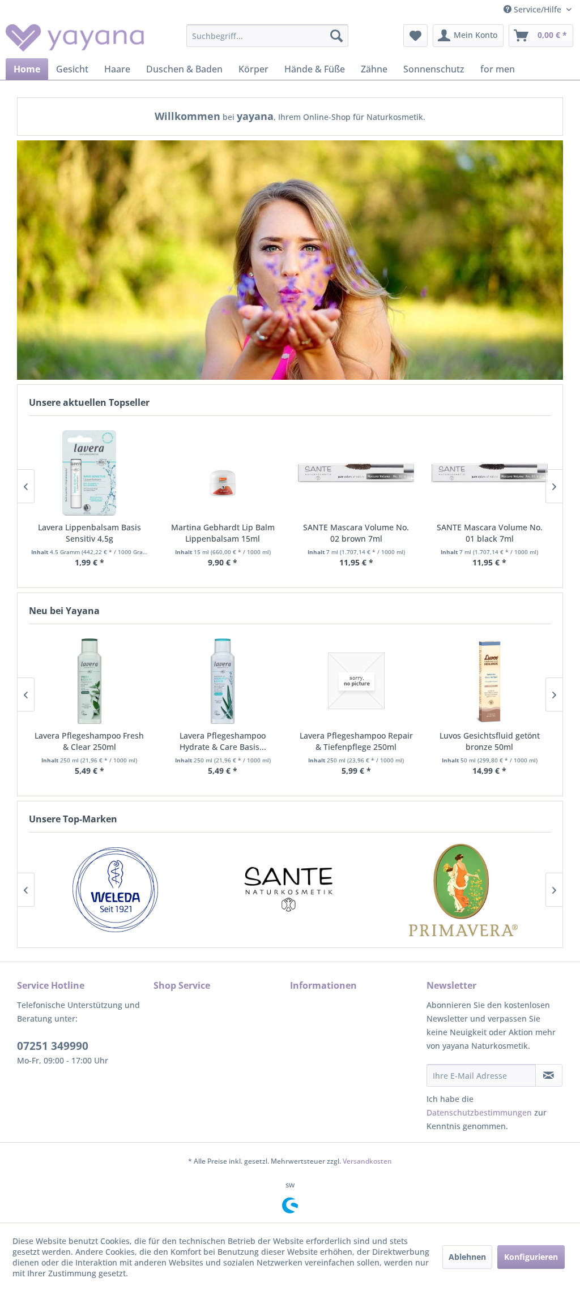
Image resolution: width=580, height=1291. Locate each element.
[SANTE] (289, 890)
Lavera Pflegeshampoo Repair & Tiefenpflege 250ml (356, 741)
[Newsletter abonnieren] (548, 1075)
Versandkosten (367, 1161)
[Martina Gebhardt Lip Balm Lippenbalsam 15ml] (223, 473)
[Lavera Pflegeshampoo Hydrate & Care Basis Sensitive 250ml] (223, 681)
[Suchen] (336, 35)
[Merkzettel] (415, 35)
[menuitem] (267, 35)
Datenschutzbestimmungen (479, 1112)
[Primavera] (463, 890)
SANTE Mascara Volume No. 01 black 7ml (490, 533)
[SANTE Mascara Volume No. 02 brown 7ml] (356, 473)
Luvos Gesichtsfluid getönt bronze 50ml (490, 741)
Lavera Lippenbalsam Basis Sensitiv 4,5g (89, 533)
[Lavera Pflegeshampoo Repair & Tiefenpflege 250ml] (356, 681)
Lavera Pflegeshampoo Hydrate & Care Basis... (223, 741)
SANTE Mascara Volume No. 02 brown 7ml (356, 533)
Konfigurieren (531, 1256)
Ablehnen (467, 1256)
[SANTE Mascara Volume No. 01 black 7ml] (490, 473)
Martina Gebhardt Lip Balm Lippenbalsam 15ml (223, 533)
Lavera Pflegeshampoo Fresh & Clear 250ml (89, 741)
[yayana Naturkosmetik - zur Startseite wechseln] (75, 38)
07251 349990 (52, 1046)
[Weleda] (115, 890)
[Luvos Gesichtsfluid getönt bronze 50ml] (490, 681)
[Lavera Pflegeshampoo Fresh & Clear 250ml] (89, 681)
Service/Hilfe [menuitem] (537, 9)
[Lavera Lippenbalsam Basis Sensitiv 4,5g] (89, 473)
